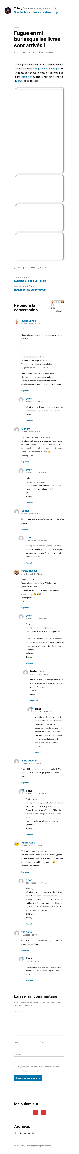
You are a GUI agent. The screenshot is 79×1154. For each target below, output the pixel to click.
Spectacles (21, 12)
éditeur (19, 81)
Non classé (44, 268)
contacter (26, 77)
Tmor (18, 52)
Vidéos (47, 12)
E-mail (43, 1042)
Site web (17, 1054)
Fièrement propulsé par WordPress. (38, 1146)
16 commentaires (47, 52)
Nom (16, 1042)
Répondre (25, 391)
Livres (35, 12)
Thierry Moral (22, 8)
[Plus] (56, 12)
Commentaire (20, 1011)
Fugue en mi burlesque (47, 68)
